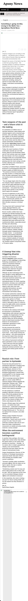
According (8, 215)
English (5, 20)
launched (10, 258)
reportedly (13, 143)
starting (14, 260)
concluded (9, 270)
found (8, 240)
